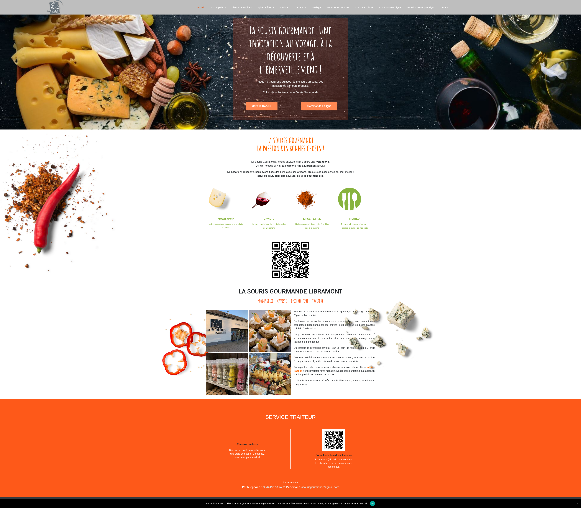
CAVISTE (269, 219)
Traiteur (298, 7)
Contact (444, 7)
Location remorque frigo (420, 7)
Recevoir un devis (247, 444)
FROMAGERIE (226, 219)
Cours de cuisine (364, 7)
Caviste (284, 7)
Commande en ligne (390, 7)
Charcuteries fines (242, 7)
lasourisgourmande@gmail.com (319, 487)
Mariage (316, 7)
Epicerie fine (264, 7)
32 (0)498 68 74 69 (274, 487)
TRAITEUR (355, 219)
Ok (372, 503)
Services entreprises (338, 7)
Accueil (201, 7)
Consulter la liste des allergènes (333, 455)
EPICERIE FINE (312, 219)
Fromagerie (217, 7)
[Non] (577, 503)
